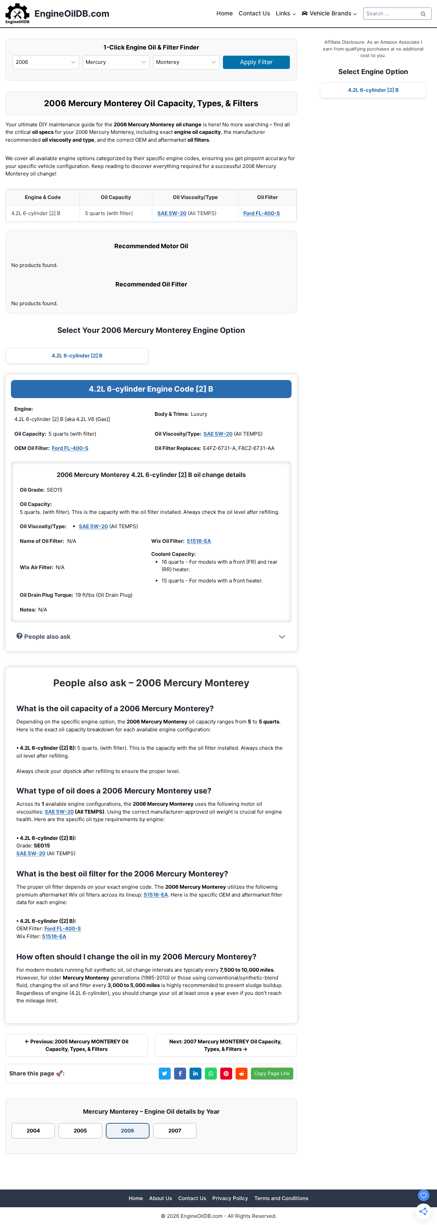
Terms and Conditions (281, 1198)
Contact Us (254, 13)
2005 (80, 1130)
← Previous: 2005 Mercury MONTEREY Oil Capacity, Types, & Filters (76, 1045)
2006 (127, 1130)
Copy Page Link (272, 1073)
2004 (33, 1130)
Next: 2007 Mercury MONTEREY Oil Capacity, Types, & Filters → (225, 1045)
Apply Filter (256, 62)
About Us (160, 1198)
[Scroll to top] (420, 1181)
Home (224, 13)
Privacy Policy (230, 1198)
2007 (174, 1130)
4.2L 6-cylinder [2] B (77, 355)
